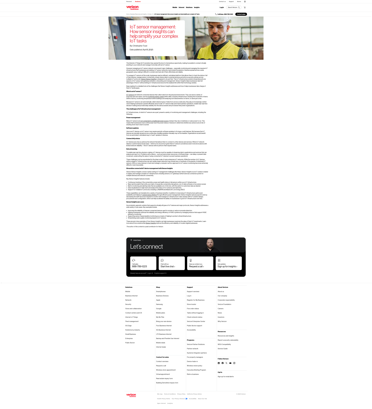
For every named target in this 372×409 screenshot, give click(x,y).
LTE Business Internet (164, 334)
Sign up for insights (227, 266)
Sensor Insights (151, 223)
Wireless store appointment (166, 370)
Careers (220, 308)
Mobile (175, 7)
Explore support (160, 273)
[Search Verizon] (233, 7)
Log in (149, 273)
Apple (158, 300)
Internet (181, 7)
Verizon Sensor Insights (148, 79)
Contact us (222, 1)
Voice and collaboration (133, 308)
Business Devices (162, 296)
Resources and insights (226, 336)
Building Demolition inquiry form (167, 383)
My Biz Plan (160, 317)
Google (158, 308)
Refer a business (193, 374)
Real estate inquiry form (164, 378)
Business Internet (131, 296)
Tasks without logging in (195, 313)
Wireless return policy (194, 366)
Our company (222, 296)
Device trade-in (192, 361)
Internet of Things (131, 317)
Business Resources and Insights (138, 14)
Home (127, 14)
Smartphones (161, 291)
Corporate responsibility (226, 300)
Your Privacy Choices (178, 398)
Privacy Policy (181, 394)
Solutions (189, 7)
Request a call (196, 266)
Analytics (170, 403)
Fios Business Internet (164, 325)
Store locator (191, 304)
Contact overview (162, 361)
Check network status (194, 317)
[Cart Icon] (245, 7)
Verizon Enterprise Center (196, 321)
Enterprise (129, 338)
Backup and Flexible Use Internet (167, 338)
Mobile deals (160, 343)
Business (138, 1)
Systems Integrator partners (197, 353)
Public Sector (130, 343)
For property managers (195, 357)
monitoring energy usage (156, 96)
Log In (222, 7)
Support (231, 1)
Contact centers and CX (133, 313)
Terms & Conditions (170, 394)
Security (128, 304)
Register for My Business (196, 300)
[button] (245, 1)
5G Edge (128, 325)
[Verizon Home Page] (131, 395)
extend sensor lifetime (150, 195)
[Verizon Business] (132, 7)
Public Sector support (194, 325)
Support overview (193, 291)
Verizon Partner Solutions (196, 344)
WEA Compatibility (224, 344)
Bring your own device (164, 321)
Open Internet (161, 403)
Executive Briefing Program (196, 370)
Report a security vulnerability (228, 340)
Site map (159, 394)
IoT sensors (130, 95)
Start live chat (167, 266)
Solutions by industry (132, 330)
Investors (221, 317)
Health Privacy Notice (163, 398)
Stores (239, 1)
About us (221, 291)
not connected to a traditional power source (154, 121)
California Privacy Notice (194, 394)
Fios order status (193, 308)
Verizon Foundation (224, 304)
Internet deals (161, 347)
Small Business (130, 334)
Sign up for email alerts (226, 376)
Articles (149, 14)
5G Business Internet (163, 330)
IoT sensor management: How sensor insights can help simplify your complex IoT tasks (177, 14)
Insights (197, 7)
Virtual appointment (163, 374)
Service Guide (223, 348)
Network (128, 300)
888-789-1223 (139, 266)
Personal (129, 1)
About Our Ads (202, 398)
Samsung (159, 304)
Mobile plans (160, 313)
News (220, 313)
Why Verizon (222, 321)
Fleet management (132, 321)
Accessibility (191, 330)
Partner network (192, 348)
